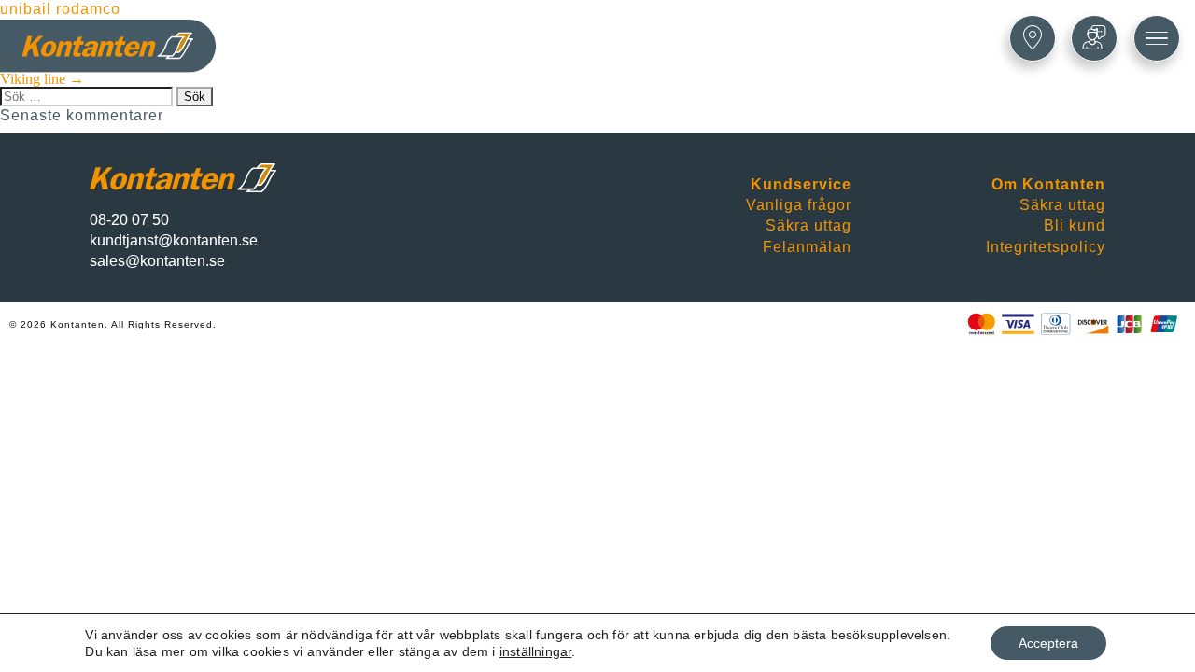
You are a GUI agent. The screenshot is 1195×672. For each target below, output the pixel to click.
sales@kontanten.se (157, 261)
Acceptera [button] (1048, 643)
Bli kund (1074, 225)
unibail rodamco (60, 9)
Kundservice (801, 184)
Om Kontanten (1048, 184)
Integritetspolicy (1045, 247)
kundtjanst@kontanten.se (174, 240)
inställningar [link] (535, 651)
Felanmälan (807, 247)
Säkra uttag (808, 225)
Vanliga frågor (798, 205)
